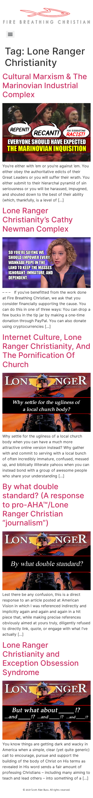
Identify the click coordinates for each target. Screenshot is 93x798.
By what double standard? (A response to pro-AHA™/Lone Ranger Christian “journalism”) (43, 505)
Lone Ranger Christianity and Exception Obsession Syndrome (40, 658)
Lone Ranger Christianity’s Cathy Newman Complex (37, 219)
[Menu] (10, 34)
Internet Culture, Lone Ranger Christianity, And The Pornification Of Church (46, 351)
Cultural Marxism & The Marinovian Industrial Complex (44, 85)
